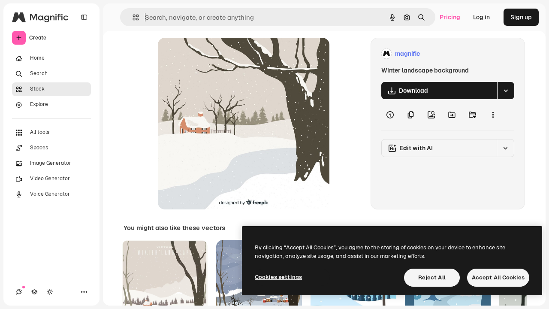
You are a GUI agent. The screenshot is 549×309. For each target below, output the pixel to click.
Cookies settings (278, 277)
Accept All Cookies (498, 277)
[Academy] (34, 292)
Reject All (432, 277)
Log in (481, 17)
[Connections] (19, 292)
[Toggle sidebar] (84, 17)
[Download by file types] (505, 90)
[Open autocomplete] (132, 17)
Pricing (450, 17)
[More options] (492, 114)
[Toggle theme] (50, 292)
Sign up (521, 17)
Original (213, 54)
